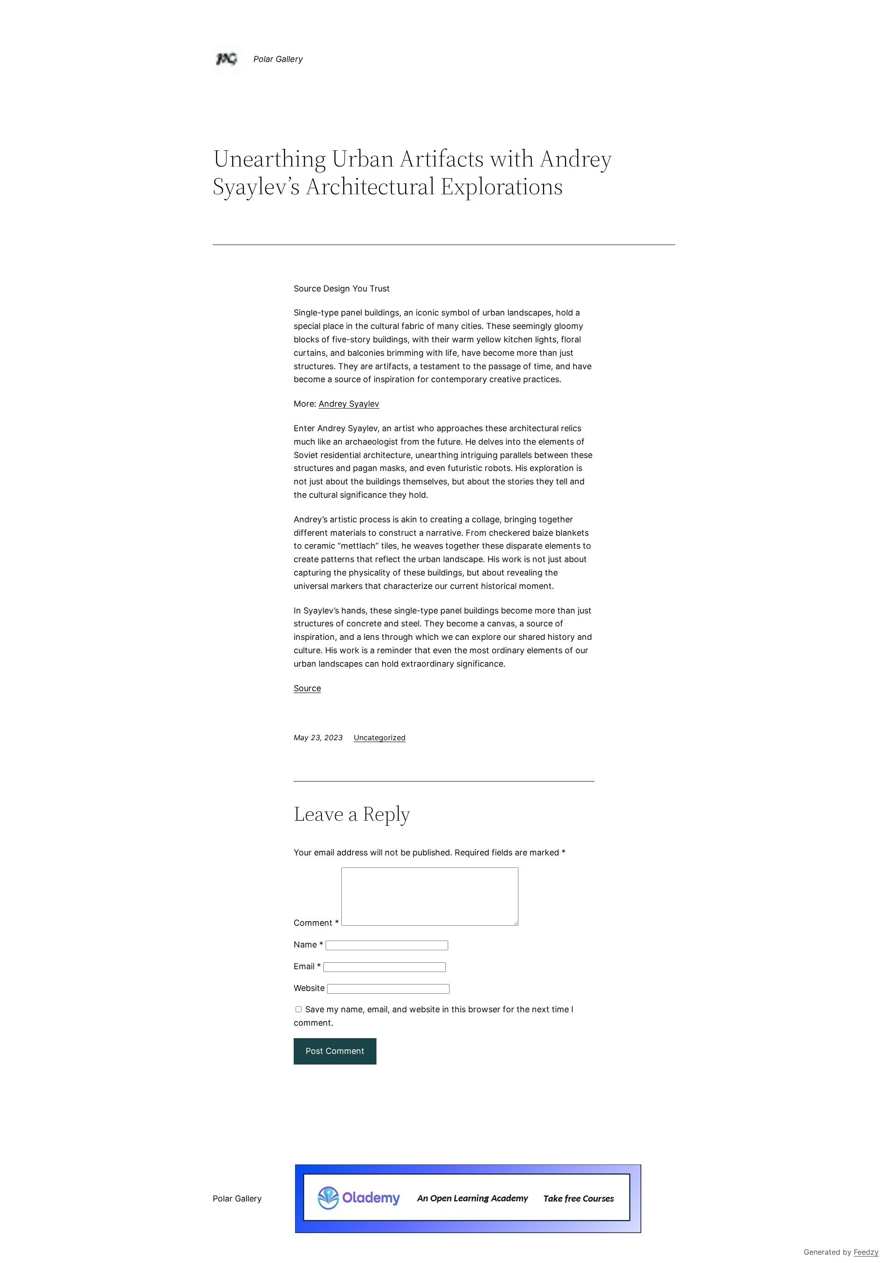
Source (307, 688)
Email (307, 966)
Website (309, 988)
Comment (316, 923)
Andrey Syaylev (349, 404)
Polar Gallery (278, 59)
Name (308, 944)
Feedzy (866, 1252)
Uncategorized (380, 737)
